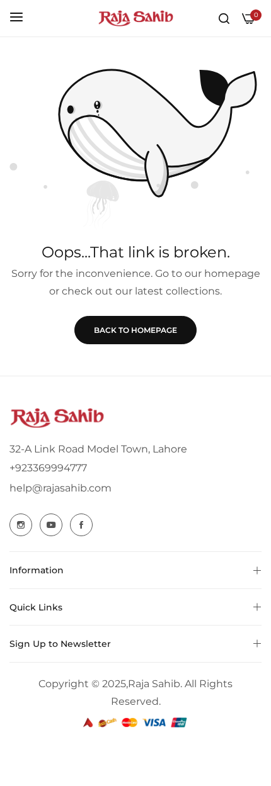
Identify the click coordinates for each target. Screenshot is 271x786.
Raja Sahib (154, 684)
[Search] (224, 18)
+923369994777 (48, 468)
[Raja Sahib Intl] (135, 18)
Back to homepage (135, 330)
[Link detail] (20, 525)
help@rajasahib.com (60, 488)
